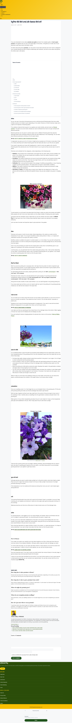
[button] (1, 3)
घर (1, 8)
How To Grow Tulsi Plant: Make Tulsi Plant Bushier (22, 630)
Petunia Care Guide (16, 93)
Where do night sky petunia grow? (21, 109)
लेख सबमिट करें (3, 11)
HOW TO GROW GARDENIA (20, 255)
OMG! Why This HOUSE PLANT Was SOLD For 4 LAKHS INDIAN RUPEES (27, 629)
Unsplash (43, 209)
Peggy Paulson (39, 347)
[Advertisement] (36, 33)
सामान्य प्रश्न (15, 103)
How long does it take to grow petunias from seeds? (24, 107)
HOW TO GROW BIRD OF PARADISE (22, 307)
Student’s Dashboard (5, 14)
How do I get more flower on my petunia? (22, 113)
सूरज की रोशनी (17, 95)
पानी (15, 97)
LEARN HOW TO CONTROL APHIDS (22, 549)
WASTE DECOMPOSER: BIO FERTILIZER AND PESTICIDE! (27, 529)
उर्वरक (16, 99)
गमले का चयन (17, 87)
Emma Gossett (38, 209)
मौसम (15, 83)
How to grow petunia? (17, 81)
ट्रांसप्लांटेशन (17, 91)
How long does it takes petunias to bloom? (22, 105)
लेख (2, 10)
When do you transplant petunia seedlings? (23, 111)
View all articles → (15, 624)
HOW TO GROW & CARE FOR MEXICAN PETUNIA (25, 138)
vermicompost (52, 271)
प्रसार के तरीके (17, 89)
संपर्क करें (2, 13)
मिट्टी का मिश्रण (17, 85)
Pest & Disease (18, 101)
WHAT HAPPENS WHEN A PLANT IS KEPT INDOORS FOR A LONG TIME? (27, 627)
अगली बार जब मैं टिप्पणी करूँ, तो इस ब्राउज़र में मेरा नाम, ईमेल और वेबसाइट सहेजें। (25, 654)
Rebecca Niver (38, 460)
